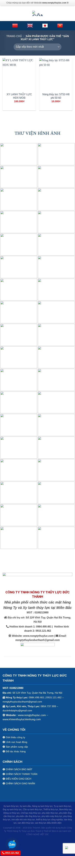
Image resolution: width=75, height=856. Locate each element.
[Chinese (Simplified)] (15, 25)
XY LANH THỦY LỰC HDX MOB (19, 96)
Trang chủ (14, 36)
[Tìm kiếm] (71, 13)
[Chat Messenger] (69, 847)
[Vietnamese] (60, 25)
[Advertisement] (37, 743)
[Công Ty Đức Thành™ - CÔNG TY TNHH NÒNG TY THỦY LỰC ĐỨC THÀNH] (37, 13)
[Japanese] (45, 25)
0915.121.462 (12, 853)
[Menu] (5, 13)
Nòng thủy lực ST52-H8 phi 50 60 (55, 96)
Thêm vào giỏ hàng (19, 107)
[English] (30, 25)
